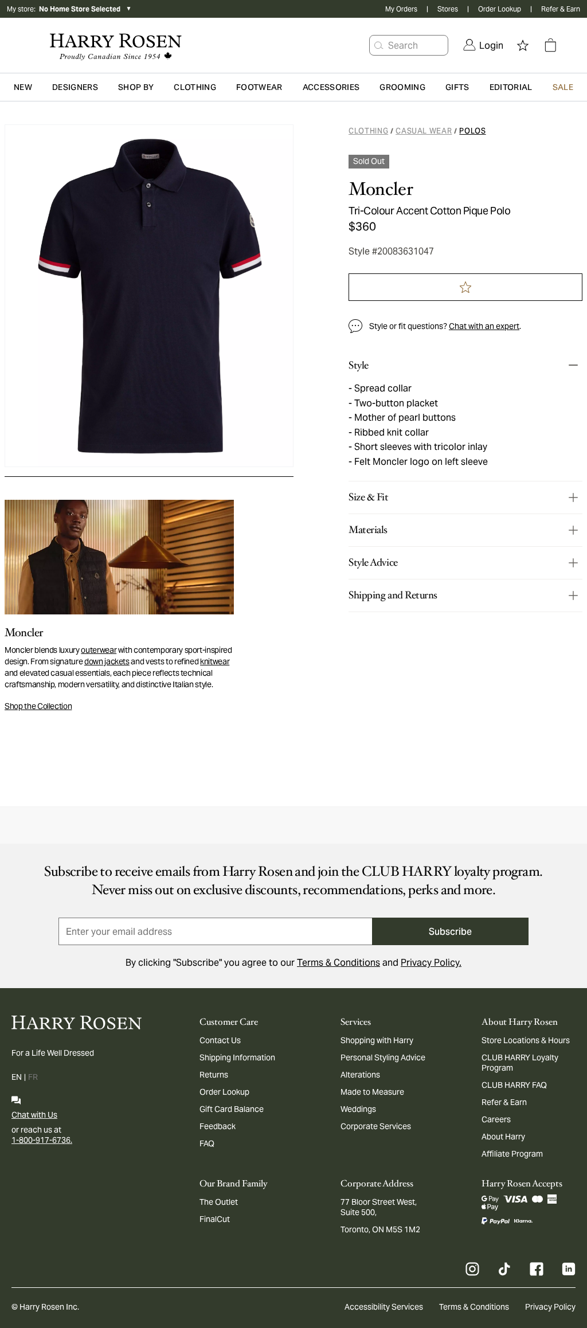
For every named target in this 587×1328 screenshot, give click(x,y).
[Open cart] (550, 45)
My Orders (401, 9)
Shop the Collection (38, 706)
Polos (472, 131)
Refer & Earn (560, 9)
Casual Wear (424, 131)
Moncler (381, 189)
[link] (483, 45)
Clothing (368, 131)
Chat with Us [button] (34, 1115)
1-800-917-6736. (41, 1140)
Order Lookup (499, 9)
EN (16, 1077)
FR (33, 1077)
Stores (447, 9)
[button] (379, 45)
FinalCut (214, 1219)
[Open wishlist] (523, 45)
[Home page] (113, 45)
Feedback (217, 1126)
